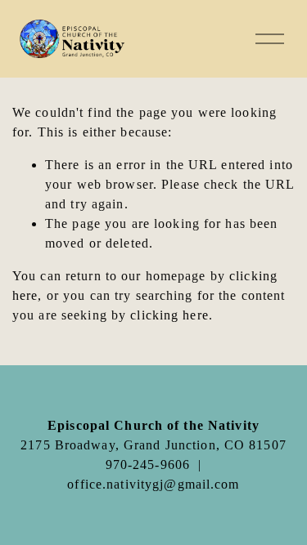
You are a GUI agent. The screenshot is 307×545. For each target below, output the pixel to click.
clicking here (169, 315)
